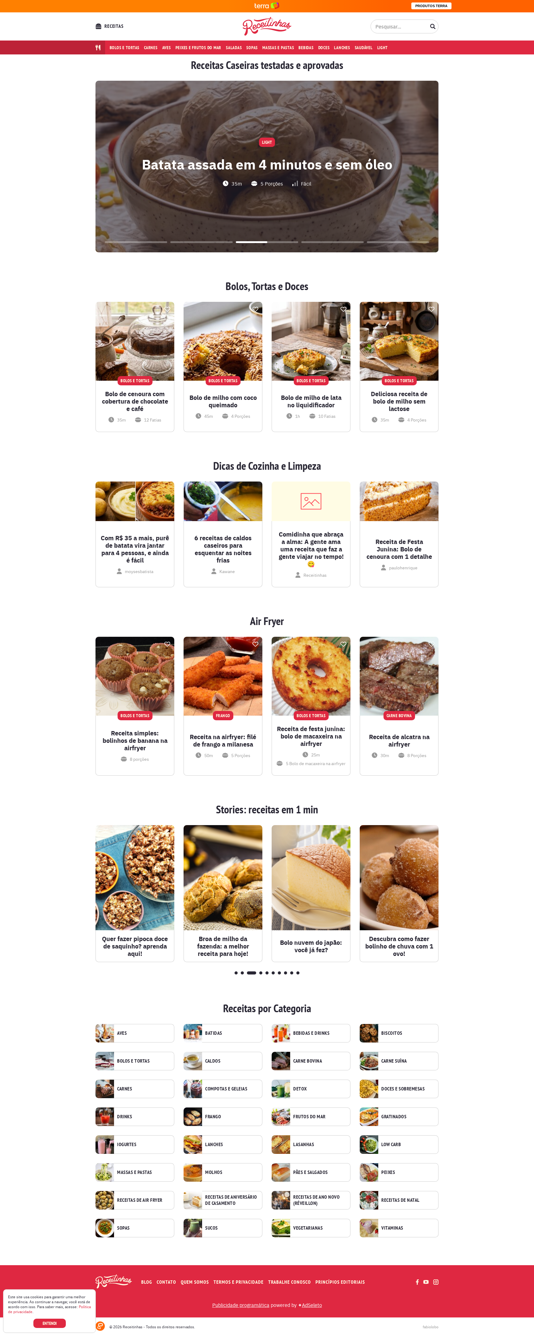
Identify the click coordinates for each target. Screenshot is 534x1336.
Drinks (124, 1117)
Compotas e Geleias (226, 1089)
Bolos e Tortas (133, 1061)
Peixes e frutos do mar (199, 47)
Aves (166, 47)
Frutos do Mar (309, 1117)
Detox (300, 1089)
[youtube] (426, 1282)
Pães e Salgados (310, 1172)
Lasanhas (303, 1144)
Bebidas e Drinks (311, 1033)
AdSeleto (312, 1304)
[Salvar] (167, 309)
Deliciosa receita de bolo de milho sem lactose (399, 401)
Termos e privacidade (239, 1282)
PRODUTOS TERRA (431, 6)
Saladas (234, 47)
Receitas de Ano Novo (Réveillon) (316, 1200)
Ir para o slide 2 (201, 242)
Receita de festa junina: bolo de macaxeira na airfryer (311, 736)
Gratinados (393, 1117)
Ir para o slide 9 (291, 972)
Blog (146, 1282)
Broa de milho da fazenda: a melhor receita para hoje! (223, 946)
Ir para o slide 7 (279, 972)
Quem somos (195, 1282)
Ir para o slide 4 (332, 242)
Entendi (50, 1323)
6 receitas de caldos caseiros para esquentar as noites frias (223, 549)
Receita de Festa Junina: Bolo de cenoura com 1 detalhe (399, 549)
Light (382, 47)
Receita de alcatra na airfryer (399, 740)
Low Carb (391, 1144)
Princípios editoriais (340, 1282)
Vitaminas (392, 1228)
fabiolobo (431, 1326)
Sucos (211, 1228)
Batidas (213, 1033)
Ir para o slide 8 (285, 972)
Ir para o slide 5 (398, 242)
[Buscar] (433, 26)
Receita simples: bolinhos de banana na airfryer (135, 740)
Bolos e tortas (125, 47)
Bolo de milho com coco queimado (223, 401)
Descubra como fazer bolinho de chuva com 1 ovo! (399, 946)
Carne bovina (307, 1061)
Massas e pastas (278, 47)
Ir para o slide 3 (267, 242)
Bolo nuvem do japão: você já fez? (311, 946)
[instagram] (436, 1282)
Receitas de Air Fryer (140, 1200)
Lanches (342, 47)
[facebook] (417, 1282)
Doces (324, 47)
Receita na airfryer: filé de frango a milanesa (223, 740)
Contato (166, 1282)
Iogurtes (126, 1144)
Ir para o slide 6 (273, 972)
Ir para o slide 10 (297, 972)
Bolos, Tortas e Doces (267, 286)
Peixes (388, 1172)
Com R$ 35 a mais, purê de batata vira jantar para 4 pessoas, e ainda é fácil (135, 549)
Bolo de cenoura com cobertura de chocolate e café (135, 401)
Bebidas (306, 47)
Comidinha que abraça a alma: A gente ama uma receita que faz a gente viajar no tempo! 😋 (311, 548)
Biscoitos (391, 1033)
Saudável (364, 47)
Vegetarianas (308, 1228)
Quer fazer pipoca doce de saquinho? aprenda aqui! (135, 946)
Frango (213, 1117)
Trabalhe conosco (289, 1282)
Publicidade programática (240, 1304)
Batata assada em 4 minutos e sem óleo (267, 163)
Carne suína (394, 1061)
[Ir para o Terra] (267, 6)
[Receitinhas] (267, 26)
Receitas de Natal (400, 1200)
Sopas (252, 47)
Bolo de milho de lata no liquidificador (311, 401)
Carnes (151, 47)
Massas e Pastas (134, 1172)
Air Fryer (267, 621)
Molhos (213, 1172)
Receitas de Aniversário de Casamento (231, 1200)
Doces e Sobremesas (403, 1089)
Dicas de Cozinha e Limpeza (267, 466)
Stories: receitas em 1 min (267, 809)
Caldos (212, 1061)
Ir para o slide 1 (136, 242)
